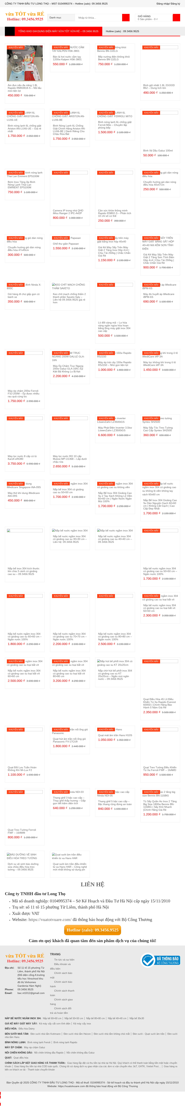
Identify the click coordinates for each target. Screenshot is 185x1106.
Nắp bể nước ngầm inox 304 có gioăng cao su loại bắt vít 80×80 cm (69, 673)
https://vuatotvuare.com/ (50, 919)
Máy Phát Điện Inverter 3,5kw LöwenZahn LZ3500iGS (115, 429)
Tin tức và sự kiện (64, 959)
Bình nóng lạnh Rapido (65, 1042)
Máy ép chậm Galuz (34, 1047)
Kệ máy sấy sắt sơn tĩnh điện (54, 1023)
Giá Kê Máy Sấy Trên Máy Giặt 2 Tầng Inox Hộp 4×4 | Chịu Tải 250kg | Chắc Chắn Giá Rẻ (114, 251)
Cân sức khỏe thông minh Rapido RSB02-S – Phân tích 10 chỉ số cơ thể (114, 213)
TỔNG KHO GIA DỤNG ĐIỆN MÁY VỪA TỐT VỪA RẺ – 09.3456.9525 (58, 31)
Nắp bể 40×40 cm (117, 1018)
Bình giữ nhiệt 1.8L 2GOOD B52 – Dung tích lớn (159, 86)
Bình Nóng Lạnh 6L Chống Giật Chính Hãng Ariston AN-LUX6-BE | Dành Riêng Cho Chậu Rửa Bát (69, 129)
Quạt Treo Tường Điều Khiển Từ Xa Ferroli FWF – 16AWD (160, 769)
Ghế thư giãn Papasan (66, 243)
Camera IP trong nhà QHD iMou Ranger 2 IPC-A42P (68, 212)
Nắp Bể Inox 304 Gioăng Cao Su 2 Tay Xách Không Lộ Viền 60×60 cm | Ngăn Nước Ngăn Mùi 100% (115, 497)
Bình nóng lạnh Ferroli (38, 1042)
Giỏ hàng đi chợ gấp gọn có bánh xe (24, 295)
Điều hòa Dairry (27, 1028)
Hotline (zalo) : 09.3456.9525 (122, 31)
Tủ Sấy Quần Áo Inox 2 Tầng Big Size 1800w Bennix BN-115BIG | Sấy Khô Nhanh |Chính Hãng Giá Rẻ (160, 805)
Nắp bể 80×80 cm (95, 1018)
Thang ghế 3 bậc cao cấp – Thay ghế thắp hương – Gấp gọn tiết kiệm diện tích (69, 800)
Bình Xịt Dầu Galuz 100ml (158, 150)
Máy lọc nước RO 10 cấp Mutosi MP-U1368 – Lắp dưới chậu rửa (70, 459)
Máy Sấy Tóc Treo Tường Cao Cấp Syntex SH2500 (158, 429)
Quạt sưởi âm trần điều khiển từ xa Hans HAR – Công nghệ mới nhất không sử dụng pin (70, 866)
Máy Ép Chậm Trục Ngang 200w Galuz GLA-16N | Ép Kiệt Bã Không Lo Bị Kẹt (68, 368)
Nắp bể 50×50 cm (73, 1018)
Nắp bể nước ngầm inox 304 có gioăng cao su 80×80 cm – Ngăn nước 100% (115, 636)
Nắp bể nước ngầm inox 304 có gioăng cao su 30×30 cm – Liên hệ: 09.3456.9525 (70, 539)
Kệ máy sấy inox (82, 1023)
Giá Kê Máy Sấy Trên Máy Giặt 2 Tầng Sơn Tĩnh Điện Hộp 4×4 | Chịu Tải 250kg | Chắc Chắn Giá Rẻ (158, 258)
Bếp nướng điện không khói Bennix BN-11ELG (114, 58)
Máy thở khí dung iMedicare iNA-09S (24, 494)
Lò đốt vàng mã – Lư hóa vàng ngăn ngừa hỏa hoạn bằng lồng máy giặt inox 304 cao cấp (114, 326)
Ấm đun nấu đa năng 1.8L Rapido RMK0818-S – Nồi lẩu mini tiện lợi (24, 88)
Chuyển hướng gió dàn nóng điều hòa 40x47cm (159, 183)
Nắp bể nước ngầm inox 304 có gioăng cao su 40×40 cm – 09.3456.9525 (115, 539)
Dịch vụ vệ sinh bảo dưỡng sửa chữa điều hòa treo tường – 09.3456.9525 (23, 866)
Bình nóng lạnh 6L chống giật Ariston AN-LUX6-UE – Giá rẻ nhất (24, 128)
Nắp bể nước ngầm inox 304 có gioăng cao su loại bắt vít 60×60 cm (24, 673)
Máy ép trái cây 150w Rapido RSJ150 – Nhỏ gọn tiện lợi (114, 363)
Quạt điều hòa (21, 1057)
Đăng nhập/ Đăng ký (168, 3)
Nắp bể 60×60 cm (52, 1018)
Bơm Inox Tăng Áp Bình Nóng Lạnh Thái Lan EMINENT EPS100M (21, 185)
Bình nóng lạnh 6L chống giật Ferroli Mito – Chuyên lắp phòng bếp (115, 125)
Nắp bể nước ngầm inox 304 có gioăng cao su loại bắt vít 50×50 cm (159, 608)
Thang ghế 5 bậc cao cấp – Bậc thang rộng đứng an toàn (115, 802)
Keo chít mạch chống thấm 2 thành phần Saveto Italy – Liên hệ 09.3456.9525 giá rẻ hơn (69, 298)
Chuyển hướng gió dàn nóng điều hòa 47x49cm (24, 248)
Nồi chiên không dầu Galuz (80, 1052)
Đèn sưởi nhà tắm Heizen (77, 1034)
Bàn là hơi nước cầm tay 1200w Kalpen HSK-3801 (67, 58)
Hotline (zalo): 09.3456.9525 (93, 930)
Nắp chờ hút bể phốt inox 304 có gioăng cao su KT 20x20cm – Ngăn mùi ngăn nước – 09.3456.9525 (115, 674)
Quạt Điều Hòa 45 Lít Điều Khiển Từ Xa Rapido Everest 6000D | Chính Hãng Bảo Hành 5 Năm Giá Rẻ (159, 703)
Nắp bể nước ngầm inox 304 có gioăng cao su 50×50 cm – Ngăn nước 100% (160, 571)
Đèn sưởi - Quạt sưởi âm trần (148, 1034)
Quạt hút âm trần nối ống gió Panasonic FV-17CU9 (69, 740)
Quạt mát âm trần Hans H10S (115, 735)
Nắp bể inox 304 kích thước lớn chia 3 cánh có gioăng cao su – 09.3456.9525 (23, 571)
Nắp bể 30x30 (137, 1018)
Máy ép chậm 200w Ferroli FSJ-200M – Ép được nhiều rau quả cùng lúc (23, 393)
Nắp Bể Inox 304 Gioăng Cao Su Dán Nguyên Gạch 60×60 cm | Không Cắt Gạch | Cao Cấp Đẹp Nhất (160, 504)
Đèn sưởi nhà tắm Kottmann (46, 1034)
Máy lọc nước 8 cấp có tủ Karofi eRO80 (22, 457)
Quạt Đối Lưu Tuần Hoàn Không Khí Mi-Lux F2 (22, 769)
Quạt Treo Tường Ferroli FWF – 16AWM (22, 831)
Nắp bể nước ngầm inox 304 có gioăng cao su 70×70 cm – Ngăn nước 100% (70, 636)
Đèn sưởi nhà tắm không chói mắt (112, 1034)
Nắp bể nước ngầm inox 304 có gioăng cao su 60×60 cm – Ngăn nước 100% (25, 636)
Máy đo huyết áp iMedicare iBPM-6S (158, 295)
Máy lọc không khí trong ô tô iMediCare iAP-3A (159, 363)
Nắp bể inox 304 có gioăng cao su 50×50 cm (68, 491)
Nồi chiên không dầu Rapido (48, 1052)
